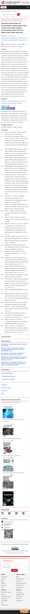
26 (2, 325)
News (2, 587)
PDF (19, 44)
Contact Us (4, 390)
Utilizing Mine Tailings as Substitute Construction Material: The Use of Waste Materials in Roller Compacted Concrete (14, 358)
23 (2, 306)
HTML (23, 44)
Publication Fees (20, 585)
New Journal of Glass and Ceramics (11, 455)
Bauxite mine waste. (17, 103)
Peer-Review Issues (21, 583)
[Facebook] (9, 513)
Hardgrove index (19, 101)
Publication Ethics (20, 594)
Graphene (5, 490)
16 (2, 257)
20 (2, 289)
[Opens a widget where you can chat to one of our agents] (24, 611)
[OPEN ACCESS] (25, 2)
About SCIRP (20, 574)
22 (2, 302)
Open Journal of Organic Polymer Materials (13, 472)
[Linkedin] (16, 513)
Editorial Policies (20, 579)
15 (2, 251)
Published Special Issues (8, 376)
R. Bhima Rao (11, 35)
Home (4, 11)
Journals (9, 11)
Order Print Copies (5, 596)
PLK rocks (9, 103)
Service (3, 590)
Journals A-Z (4, 576)
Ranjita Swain (4, 35)
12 (2, 223)
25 (2, 319)
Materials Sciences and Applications (11, 402)
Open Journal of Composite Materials (12, 438)
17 (2, 266)
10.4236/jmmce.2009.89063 (11, 44)
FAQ (3, 393)
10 (2, 210)
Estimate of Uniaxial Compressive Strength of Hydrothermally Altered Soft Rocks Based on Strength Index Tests (13, 349)
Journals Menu (6, 337)
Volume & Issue (5, 604)
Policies (18, 590)
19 (2, 279)
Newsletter (4, 384)
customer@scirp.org (9, 521)
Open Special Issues (7, 373)
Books (2, 581)
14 (2, 244)
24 (2, 313)
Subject (3, 579)
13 (2, 236)
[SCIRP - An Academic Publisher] (10, 2)
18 (2, 274)
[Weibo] (23, 513)
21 (2, 293)
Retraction (18, 598)
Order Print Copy (6, 387)
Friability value (10, 101)
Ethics (17, 576)
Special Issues (19, 587)
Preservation (19, 596)
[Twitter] (2, 513)
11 (2, 217)
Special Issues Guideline (8, 379)
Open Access (19, 592)
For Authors (19, 581)
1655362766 (7, 527)
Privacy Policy (19, 600)
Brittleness (3, 101)
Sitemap (3, 583)
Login (3, 7)
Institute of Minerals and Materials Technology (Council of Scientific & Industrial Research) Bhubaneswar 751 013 (14, 40)
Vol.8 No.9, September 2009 (15, 20)
